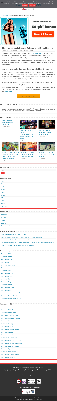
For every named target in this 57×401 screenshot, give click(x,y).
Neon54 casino (8, 91)
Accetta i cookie (25, 5)
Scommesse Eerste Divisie (8, 351)
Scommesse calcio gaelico (8, 287)
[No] (55, 4)
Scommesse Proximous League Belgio (11, 343)
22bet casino (4, 223)
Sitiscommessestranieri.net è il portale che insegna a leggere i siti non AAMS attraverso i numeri (27, 242)
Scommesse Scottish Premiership (10, 318)
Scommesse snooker (7, 276)
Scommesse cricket (6, 259)
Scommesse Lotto (6, 290)
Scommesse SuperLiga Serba (9, 337)
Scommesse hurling (6, 279)
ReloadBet (4, 203)
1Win (2, 186)
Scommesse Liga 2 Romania (9, 349)
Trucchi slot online (6, 226)
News (6, 15)
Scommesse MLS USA (7, 310)
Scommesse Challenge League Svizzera (12, 340)
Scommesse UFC (6, 254)
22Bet (2, 198)
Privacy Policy (39, 399)
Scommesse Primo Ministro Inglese (11, 298)
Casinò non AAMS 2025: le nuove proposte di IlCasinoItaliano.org (28, 154)
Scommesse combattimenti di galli (10, 293)
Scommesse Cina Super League (10, 354)
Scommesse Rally (6, 282)
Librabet (3, 195)
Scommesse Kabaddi (7, 262)
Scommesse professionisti (8, 357)
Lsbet (2, 200)
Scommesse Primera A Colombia (10, 329)
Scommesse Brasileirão (7, 326)
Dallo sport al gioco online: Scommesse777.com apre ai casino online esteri (27, 134)
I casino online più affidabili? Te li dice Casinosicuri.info (45, 132)
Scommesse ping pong (7, 273)
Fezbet (3, 189)
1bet (2, 181)
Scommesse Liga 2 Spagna (8, 312)
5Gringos (3, 217)
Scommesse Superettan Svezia (9, 335)
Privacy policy (32, 5)
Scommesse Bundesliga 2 (8, 321)
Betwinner (4, 184)
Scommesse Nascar (6, 284)
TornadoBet (4, 206)
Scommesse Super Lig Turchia (9, 315)
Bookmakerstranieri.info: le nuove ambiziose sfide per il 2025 (46, 154)
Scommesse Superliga (7, 324)
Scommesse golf (6, 270)
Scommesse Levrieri (6, 256)
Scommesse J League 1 (7, 332)
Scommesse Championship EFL (10, 307)
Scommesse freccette (7, 268)
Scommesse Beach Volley (8, 265)
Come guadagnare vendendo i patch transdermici (7, 122)
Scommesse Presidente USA (9, 296)
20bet (2, 192)
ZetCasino (4, 214)
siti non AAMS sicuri (36, 53)
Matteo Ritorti (5, 50)
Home (2, 15)
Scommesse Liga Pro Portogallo (10, 346)
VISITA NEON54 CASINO (28, 96)
